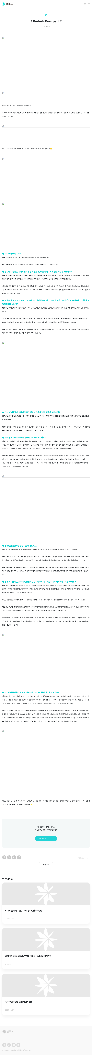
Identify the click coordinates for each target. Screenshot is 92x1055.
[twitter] (9, 857)
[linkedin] (14, 857)
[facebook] (4, 857)
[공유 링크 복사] (19, 857)
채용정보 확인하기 (44, 838)
